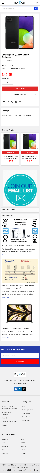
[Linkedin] (16, 101)
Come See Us (6, 418)
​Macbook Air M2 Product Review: (15, 328)
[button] (20, 188)
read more (5, 255)
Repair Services (27, 417)
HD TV (23, 443)
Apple (4, 443)
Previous (2, 149)
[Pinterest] (20, 101)
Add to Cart (10, 153)
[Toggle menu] (2, 2)
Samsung (5, 439)
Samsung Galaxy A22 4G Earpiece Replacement (29, 157)
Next (37, 149)
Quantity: (6, 79)
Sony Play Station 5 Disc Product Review (18, 245)
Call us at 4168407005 (20, 384)
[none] (20, 33)
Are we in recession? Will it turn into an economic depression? (18, 286)
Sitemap (4, 425)
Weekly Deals (26, 420)
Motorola (5, 453)
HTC (3, 450)
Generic (23, 446)
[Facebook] (16, 389)
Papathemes (24, 467)
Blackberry (5, 446)
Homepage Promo (28, 410)
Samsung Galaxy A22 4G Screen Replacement (10, 157)
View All (23, 453)
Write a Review (7, 60)
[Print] (7, 101)
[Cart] (37, 2)
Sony (22, 439)
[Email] (3, 101)
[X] (11, 101)
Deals (23, 406)
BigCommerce (29, 465)
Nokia (23, 450)
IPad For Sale (26, 413)
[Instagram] (20, 389)
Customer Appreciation (9, 421)
